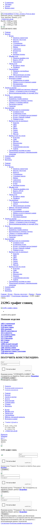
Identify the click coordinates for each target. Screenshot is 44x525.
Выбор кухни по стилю (17, 136)
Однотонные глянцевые (19, 296)
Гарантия (12, 106)
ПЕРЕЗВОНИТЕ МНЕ (9, 29)
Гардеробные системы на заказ (19, 150)
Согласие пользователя (11, 390)
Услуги (7, 95)
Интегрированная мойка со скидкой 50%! (23, 93)
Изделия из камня (15, 78)
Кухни (11, 36)
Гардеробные (13, 69)
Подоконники (18, 84)
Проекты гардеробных (21, 71)
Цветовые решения (20, 86)
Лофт (15, 139)
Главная (7, 32)
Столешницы (17, 43)
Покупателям (9, 108)
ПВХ (15, 124)
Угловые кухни (18, 111)
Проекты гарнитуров (20, 38)
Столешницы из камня (21, 80)
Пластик (16, 123)
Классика (16, 137)
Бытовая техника (19, 54)
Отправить (5, 469)
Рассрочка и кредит (16, 104)
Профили (16, 67)
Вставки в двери (19, 65)
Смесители (17, 49)
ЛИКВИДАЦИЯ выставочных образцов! (23, 89)
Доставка (8, 4)
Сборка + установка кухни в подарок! (22, 91)
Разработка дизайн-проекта (18, 99)
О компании (9, 2)
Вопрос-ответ (9, 8)
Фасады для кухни (19, 39)
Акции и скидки (10, 87)
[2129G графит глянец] (9, 308)
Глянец (15, 132)
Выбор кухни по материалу (18, 121)
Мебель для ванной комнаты (19, 76)
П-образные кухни (19, 113)
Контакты (8, 160)
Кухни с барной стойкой (21, 117)
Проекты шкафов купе (21, 58)
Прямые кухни (18, 119)
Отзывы (8, 158)
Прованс (16, 145)
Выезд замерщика (15, 97)
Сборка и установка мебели (18, 102)
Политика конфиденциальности (14, 388)
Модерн (16, 141)
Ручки (15, 52)
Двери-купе (13, 63)
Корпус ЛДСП (18, 60)
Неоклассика (17, 143)
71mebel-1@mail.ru (11, 422)
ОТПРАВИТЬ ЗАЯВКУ (8, 378)
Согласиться (5, 523)
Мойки (15, 47)
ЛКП (15, 126)
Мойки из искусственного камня (24, 82)
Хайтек (15, 148)
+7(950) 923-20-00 (7, 19)
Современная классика (21, 147)
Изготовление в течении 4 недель (21, 100)
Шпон (15, 128)
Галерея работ (10, 156)
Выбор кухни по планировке (19, 110)
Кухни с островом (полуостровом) (25, 115)
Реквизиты (8, 386)
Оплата (7, 6)
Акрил (15, 130)
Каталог (8, 34)
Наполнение (17, 62)
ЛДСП (15, 73)
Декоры (31, 294)
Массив (15, 134)
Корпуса (16, 41)
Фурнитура (17, 51)
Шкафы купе (13, 56)
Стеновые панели (19, 45)
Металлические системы (21, 75)
